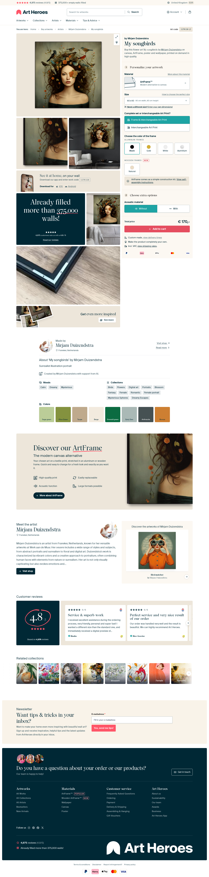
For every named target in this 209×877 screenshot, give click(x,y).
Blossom (159, 387)
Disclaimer (96, 864)
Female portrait (151, 392)
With (175, 208)
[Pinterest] (33, 828)
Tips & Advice (90, 20)
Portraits (146, 387)
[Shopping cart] (190, 12)
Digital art (133, 387)
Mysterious (66, 387)
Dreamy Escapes (140, 397)
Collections (39, 20)
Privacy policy (129, 864)
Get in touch (184, 772)
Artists (55, 20)
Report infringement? (113, 864)
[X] (42, 828)
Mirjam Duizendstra (138, 38)
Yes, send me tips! (103, 728)
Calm (43, 387)
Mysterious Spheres (118, 397)
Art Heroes (159, 788)
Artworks (21, 20)
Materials (70, 20)
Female (123, 392)
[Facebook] (38, 828)
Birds (110, 387)
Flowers (121, 387)
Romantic (135, 392)
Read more (161, 347)
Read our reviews (50, 240)
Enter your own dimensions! (150, 107)
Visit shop (162, 343)
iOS (61, 186)
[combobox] (96, 12)
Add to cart (159, 229)
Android (72, 186)
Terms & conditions (82, 864)
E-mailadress (98, 714)
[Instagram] (29, 828)
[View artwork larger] (116, 36)
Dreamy (53, 387)
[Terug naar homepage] (32, 12)
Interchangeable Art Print (144, 127)
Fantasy (112, 392)
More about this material (179, 74)
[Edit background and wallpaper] (116, 42)
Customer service (119, 788)
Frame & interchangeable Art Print (149, 119)
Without (143, 208)
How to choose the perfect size (176, 94)
